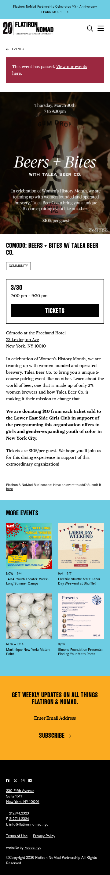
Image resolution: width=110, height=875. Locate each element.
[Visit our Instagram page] (23, 780)
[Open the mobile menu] (100, 28)
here (9, 489)
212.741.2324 (19, 818)
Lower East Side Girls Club (42, 418)
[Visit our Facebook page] (8, 780)
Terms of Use (17, 836)
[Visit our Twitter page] (15, 780)
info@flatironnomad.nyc (28, 824)
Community (18, 266)
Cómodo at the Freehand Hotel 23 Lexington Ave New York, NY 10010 (36, 339)
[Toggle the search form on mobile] (90, 28)
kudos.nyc (32, 847)
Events (18, 49)
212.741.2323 (19, 813)
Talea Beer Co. (38, 372)
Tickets (55, 311)
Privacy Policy (44, 836)
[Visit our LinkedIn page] (30, 780)
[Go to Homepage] (27, 28)
